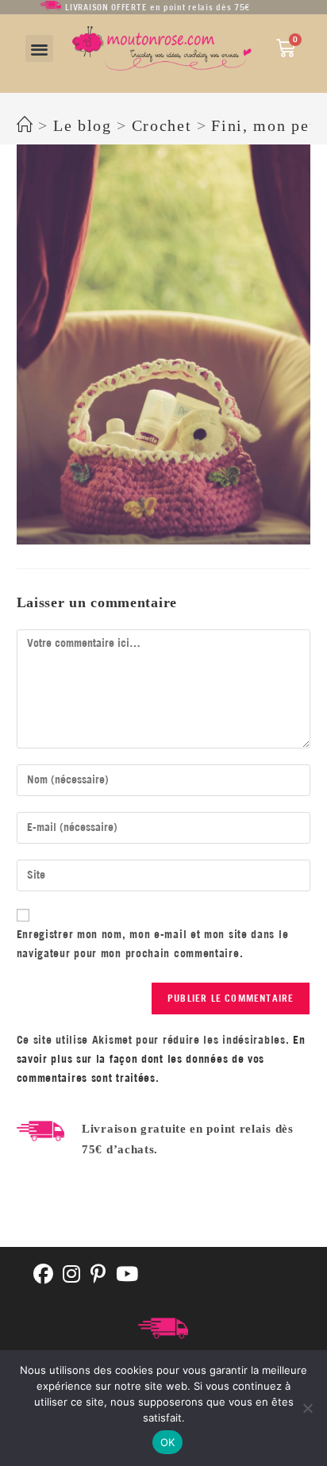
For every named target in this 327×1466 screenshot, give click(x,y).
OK (167, 1442)
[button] (39, 49)
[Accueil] (25, 125)
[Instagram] (72, 1275)
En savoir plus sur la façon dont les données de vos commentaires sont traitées (161, 1059)
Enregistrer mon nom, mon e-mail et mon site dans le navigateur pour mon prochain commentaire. (153, 943)
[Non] (307, 1408)
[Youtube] (127, 1275)
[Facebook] (43, 1275)
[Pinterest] (98, 1275)
